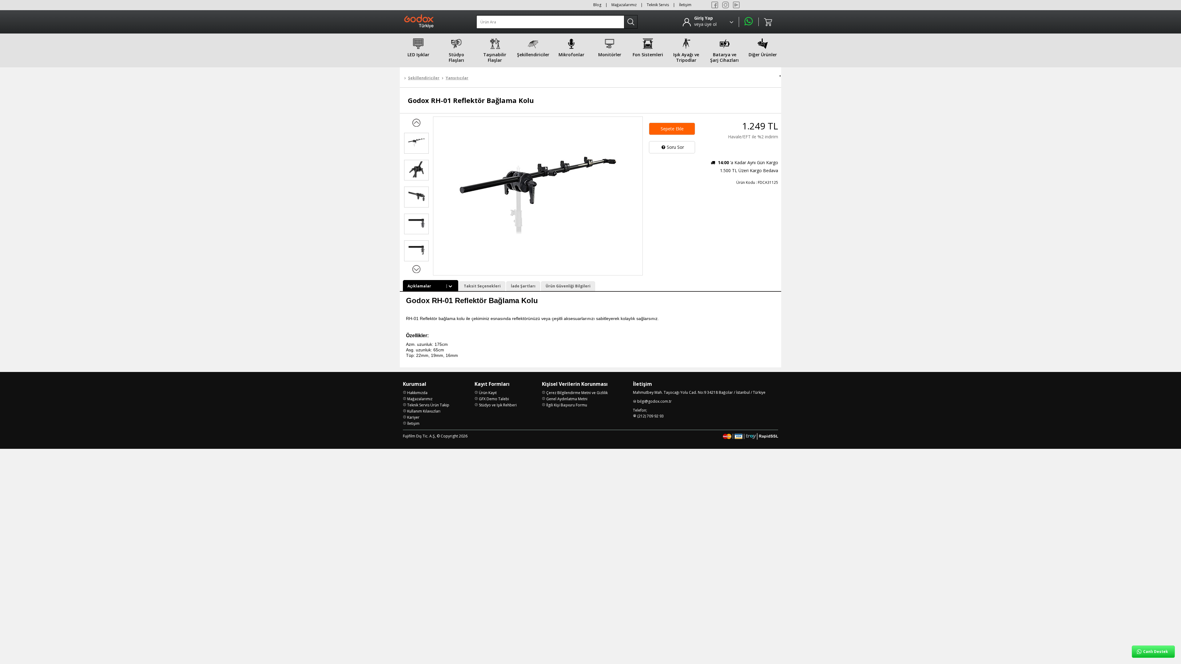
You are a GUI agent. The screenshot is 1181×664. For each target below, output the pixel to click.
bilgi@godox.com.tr (654, 401)
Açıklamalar (419, 286)
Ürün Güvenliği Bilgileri (568, 286)
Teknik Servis (658, 4)
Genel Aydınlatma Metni (566, 398)
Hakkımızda (417, 392)
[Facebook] (714, 5)
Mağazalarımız (624, 4)
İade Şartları (523, 286)
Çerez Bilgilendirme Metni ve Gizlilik (577, 392)
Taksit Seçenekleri (482, 286)
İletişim (685, 4)
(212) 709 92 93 (650, 416)
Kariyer (413, 417)
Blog (597, 4)
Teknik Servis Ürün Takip (428, 405)
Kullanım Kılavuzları (423, 411)
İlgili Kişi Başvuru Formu (566, 405)
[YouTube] (736, 5)
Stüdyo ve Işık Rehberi (498, 405)
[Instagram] (725, 5)
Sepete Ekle (672, 129)
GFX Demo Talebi (494, 398)
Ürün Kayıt (488, 392)
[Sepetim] (768, 22)
